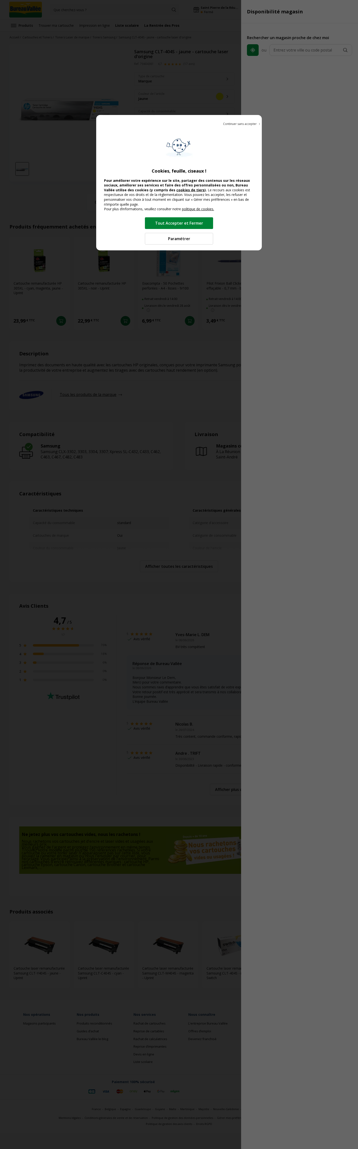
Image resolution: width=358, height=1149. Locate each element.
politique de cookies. (198, 209)
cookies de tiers (190, 190)
